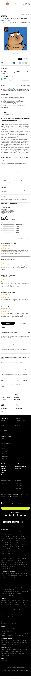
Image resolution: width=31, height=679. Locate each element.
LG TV (23, 558)
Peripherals (24, 642)
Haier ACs (12, 536)
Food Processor (18, 602)
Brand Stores (18, 480)
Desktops (25, 649)
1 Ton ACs (3, 540)
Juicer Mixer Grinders (11, 606)
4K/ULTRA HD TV (5, 562)
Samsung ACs (4, 536)
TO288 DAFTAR (4, 456)
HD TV (20, 562)
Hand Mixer (18, 604)
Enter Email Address (7, 500)
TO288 (2, 124)
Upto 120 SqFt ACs (13, 548)
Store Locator (4, 483)
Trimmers (3, 621)
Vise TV (10, 558)
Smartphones (4, 633)
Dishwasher (24, 591)
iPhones (11, 633)
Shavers (9, 621)
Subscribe (15, 508)
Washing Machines (5, 428)
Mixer (20, 609)
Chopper (25, 600)
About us (4, 464)
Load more (8, 323)
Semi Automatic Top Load (21, 587)
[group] (20, 59)
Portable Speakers (12, 616)
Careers (3, 466)
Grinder (19, 606)
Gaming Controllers (15, 577)
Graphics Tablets (15, 628)
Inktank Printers (21, 653)
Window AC (19, 584)
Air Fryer (3, 604)
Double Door (19, 593)
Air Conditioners (5, 584)
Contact (3, 470)
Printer (18, 651)
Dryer (18, 591)
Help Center (18, 464)
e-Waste (3, 468)
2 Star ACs (17, 544)
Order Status (5, 475)
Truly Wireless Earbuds (6, 614)
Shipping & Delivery (21, 466)
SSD (9, 644)
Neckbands (16, 614)
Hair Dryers (13, 623)
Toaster (14, 608)
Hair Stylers (16, 621)
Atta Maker (3, 600)
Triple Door (3, 595)
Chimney (19, 600)
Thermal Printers (5, 655)
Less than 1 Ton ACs (20, 538)
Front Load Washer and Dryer (8, 591)
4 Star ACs (3, 546)
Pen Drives (3, 644)
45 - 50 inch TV (4, 566)
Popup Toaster (21, 608)
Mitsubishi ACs (19, 533)
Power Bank (10, 635)
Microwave (3, 608)
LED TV (2, 573)
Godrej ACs (11, 533)
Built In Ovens (11, 600)
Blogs (3, 472)
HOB (24, 604)
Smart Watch (4, 660)
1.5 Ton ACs (18, 540)
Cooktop (11, 602)
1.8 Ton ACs (4, 542)
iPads (7, 628)
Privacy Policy (18, 488)
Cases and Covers (19, 635)
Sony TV (3, 560)
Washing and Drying (13, 585)
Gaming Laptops (17, 649)
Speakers (12, 579)
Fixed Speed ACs (19, 546)
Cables (25, 633)
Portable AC (4, 585)
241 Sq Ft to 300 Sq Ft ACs (7, 553)
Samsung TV (17, 558)
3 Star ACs (24, 544)
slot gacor (6, 147)
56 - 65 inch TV (22, 566)
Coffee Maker (4, 602)
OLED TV (17, 560)
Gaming (2, 433)
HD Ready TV (9, 573)
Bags (2, 642)
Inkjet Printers (4, 653)
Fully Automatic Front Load (7, 589)
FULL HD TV (13, 562)
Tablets (2, 628)
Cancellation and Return (20, 420)
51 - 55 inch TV (13, 566)
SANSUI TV (3, 558)
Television (3, 420)
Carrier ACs (3, 534)
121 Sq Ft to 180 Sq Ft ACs (7, 550)
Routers (12, 655)
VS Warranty (18, 425)
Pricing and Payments (5, 480)
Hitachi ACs (11, 534)
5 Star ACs (10, 546)
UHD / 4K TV (23, 573)
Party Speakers (4, 430)
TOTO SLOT (3, 446)
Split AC (12, 584)
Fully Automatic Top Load (7, 587)
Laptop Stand (16, 642)
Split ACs (3, 538)
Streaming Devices (12, 575)
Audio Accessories (23, 575)
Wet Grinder (14, 609)
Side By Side (11, 595)
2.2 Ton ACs (18, 542)
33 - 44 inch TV (22, 564)
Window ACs (10, 538)
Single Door (11, 593)
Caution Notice (18, 485)
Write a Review (23, 323)
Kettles (24, 606)
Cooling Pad (8, 642)
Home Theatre (4, 579)
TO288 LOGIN (4, 453)
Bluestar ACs (4, 533)
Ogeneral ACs (19, 536)
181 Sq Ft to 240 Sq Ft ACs (7, 551)
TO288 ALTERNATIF (5, 458)
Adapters (3, 635)
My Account (18, 468)
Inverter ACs (4, 548)
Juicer (2, 606)
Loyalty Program (18, 422)
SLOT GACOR (4, 441)
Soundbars (25, 577)
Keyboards (8, 640)
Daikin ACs (16, 531)
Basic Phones (18, 633)
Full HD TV (3, 575)
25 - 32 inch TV (13, 564)
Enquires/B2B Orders (19, 428)
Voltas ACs (9, 531)
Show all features (4, 107)
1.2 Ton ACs (10, 540)
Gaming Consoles (5, 577)
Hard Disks (14, 644)
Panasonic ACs (19, 534)
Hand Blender (10, 604)
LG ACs (23, 531)
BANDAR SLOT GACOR (5, 443)
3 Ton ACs (11, 544)
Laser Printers (13, 653)
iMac (13, 651)
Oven (9, 608)
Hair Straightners (5, 623)
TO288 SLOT (3, 448)
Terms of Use (18, 483)
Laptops (2, 425)
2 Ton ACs (11, 542)
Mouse (2, 640)
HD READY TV (4, 564)
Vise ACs (3, 531)
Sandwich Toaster (5, 609)
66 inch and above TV (6, 568)
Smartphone (3, 422)
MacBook (9, 649)
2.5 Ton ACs (4, 544)
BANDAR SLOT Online (5, 20)
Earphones (3, 616)
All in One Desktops (5, 651)
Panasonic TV (10, 560)
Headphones (24, 614)
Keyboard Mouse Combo (19, 640)
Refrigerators (4, 593)
